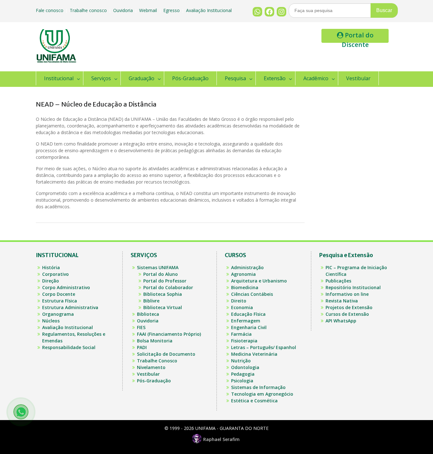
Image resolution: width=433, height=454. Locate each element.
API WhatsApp (341, 321)
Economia (242, 307)
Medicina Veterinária (254, 354)
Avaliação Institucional (209, 10)
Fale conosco (50, 10)
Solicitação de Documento (166, 354)
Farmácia (241, 334)
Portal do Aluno (160, 274)
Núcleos (51, 321)
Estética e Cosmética (254, 401)
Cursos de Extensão (347, 314)
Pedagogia (243, 374)
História (51, 267)
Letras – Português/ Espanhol (263, 347)
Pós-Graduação (190, 78)
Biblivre (151, 301)
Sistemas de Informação (258, 387)
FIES (141, 327)
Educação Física (248, 314)
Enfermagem (245, 321)
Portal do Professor (164, 281)
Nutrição (241, 361)
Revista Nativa (342, 301)
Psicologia (242, 381)
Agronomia (243, 274)
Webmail (148, 10)
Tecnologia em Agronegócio (262, 394)
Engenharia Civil (249, 327)
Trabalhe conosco (89, 10)
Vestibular (358, 78)
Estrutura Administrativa (70, 307)
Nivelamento (151, 367)
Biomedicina (244, 287)
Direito (238, 301)
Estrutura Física (59, 301)
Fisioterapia (244, 341)
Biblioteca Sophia (162, 294)
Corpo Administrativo (66, 287)
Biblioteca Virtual (162, 307)
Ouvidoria (123, 10)
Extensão (275, 78)
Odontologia (245, 367)
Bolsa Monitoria (154, 341)
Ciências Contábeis (252, 294)
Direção (50, 281)
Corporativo (55, 274)
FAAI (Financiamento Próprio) (169, 334)
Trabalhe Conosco (157, 361)
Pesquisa (235, 78)
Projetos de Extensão (349, 307)
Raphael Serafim (221, 439)
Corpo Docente (58, 294)
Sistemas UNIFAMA (157, 267)
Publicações (338, 281)
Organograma (58, 314)
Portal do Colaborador (168, 287)
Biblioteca (148, 314)
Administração (247, 267)
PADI (142, 347)
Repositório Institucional (353, 287)
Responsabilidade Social (68, 347)
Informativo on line (347, 294)
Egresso (172, 10)
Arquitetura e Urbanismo (259, 281)
